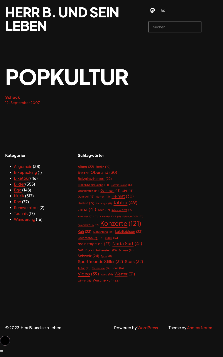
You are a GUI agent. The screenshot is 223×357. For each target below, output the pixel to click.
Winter (84, 280)
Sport (106, 256)
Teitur (84, 268)
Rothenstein (106, 250)
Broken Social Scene (93, 184)
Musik (19, 195)
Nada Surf (127, 243)
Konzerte (120, 223)
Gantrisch (110, 190)
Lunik (111, 238)
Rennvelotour (26, 207)
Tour (118, 268)
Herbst (86, 203)
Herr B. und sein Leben (62, 18)
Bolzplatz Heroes (95, 178)
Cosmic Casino (121, 184)
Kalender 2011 (122, 210)
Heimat (123, 195)
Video (88, 273)
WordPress (147, 327)
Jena (87, 209)
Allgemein (23, 166)
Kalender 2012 (88, 216)
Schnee (125, 250)
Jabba (125, 202)
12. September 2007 (22, 102)
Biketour (22, 178)
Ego (18, 189)
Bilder (19, 183)
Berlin (103, 167)
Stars (134, 261)
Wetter (125, 273)
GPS (127, 190)
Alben (86, 166)
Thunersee (101, 268)
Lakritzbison (128, 231)
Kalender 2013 (110, 216)
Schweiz (88, 255)
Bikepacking (25, 172)
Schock (12, 97)
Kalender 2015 (88, 224)
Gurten (103, 196)
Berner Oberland (97, 172)
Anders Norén (199, 327)
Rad (17, 201)
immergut (104, 203)
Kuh (84, 231)
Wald (107, 274)
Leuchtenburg (90, 238)
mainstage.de (94, 243)
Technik (21, 213)
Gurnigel (86, 196)
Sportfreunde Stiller (100, 261)
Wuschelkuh (106, 280)
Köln (104, 210)
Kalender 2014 (132, 216)
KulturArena (103, 231)
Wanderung (24, 219)
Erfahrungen (88, 190)
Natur (86, 250)
